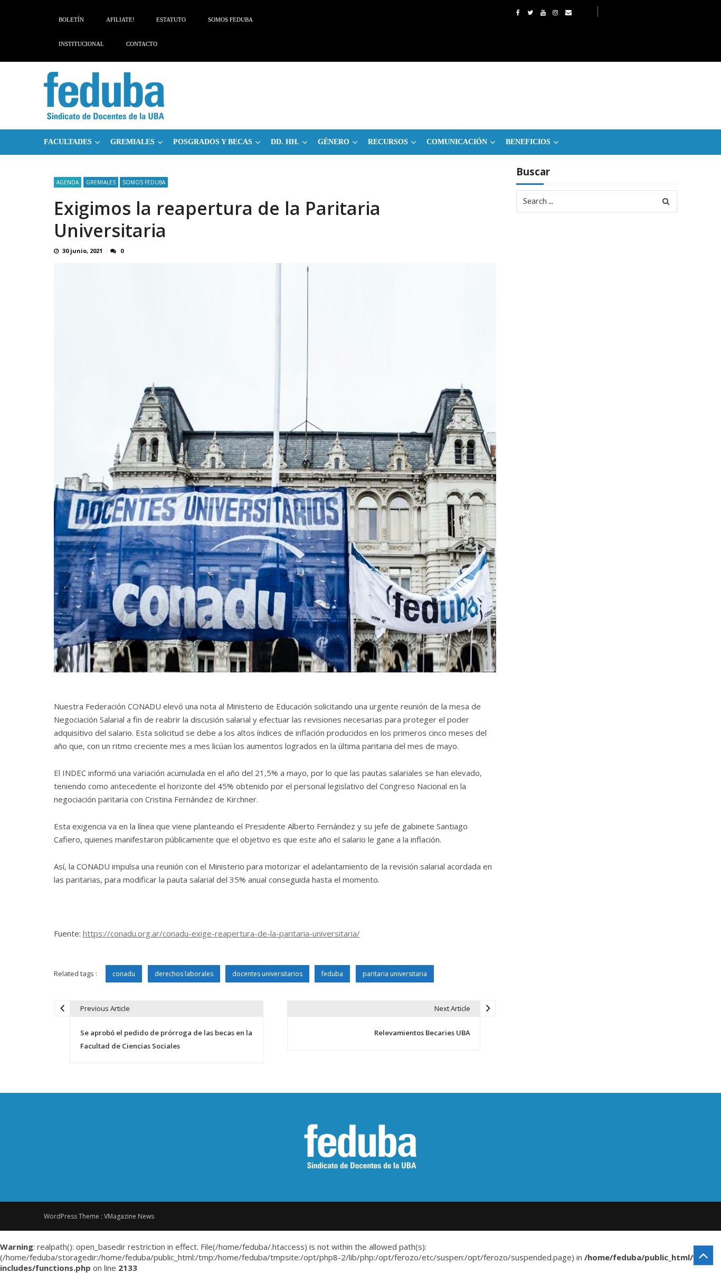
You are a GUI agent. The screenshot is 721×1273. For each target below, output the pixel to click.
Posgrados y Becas (212, 142)
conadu (123, 973)
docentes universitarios (267, 973)
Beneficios (528, 142)
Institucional (81, 44)
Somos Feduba (230, 19)
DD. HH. (285, 142)
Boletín (71, 19)
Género (333, 142)
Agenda (67, 182)
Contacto (141, 44)
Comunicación (456, 142)
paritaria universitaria (395, 973)
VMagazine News (129, 1216)
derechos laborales (184, 973)
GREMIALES (132, 142)
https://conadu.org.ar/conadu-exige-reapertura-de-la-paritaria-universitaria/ (221, 933)
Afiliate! (120, 19)
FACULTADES (68, 142)
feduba (332, 973)
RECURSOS (388, 142)
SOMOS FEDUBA (143, 182)
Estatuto (171, 19)
